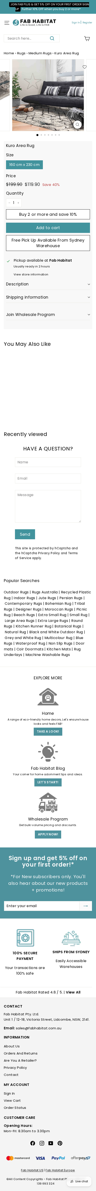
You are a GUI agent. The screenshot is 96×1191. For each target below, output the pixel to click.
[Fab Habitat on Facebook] (32, 1143)
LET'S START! (48, 782)
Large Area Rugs (19, 620)
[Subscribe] (85, 906)
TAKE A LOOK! (48, 731)
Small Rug (79, 614)
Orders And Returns (21, 1053)
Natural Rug (15, 632)
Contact (11, 1074)
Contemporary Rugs (23, 603)
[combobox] (32, 38)
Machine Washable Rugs (47, 654)
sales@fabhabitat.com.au (38, 1028)
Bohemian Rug (58, 603)
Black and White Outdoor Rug (56, 632)
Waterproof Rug (30, 643)
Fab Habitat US (32, 1170)
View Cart (12, 1100)
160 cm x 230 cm (24, 164)
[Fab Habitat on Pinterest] (60, 1143)
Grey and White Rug (23, 637)
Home (9, 53)
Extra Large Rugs (53, 620)
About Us (12, 1046)
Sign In (76, 22)
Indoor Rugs (24, 598)
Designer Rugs (29, 609)
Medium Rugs (40, 53)
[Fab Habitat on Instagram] (42, 1143)
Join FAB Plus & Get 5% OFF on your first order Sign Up (49, 6)
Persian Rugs (71, 598)
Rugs (21, 53)
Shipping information (27, 297)
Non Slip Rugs (60, 643)
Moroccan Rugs (59, 609)
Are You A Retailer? (20, 1060)
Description (17, 284)
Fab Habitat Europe (60, 1170)
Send (25, 534)
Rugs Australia (45, 592)
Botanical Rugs (67, 626)
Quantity (15, 193)
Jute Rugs (47, 598)
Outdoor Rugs (16, 592)
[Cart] (87, 39)
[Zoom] (77, 124)
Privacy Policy (49, 553)
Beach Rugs (24, 614)
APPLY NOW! (48, 834)
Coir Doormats (30, 649)
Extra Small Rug (52, 614)
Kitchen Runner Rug (33, 626)
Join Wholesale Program (30, 314)
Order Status (15, 1107)
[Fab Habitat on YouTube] (50, 1143)
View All (73, 992)
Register (87, 22)
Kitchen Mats (59, 649)
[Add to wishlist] (84, 67)
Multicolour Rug (58, 637)
